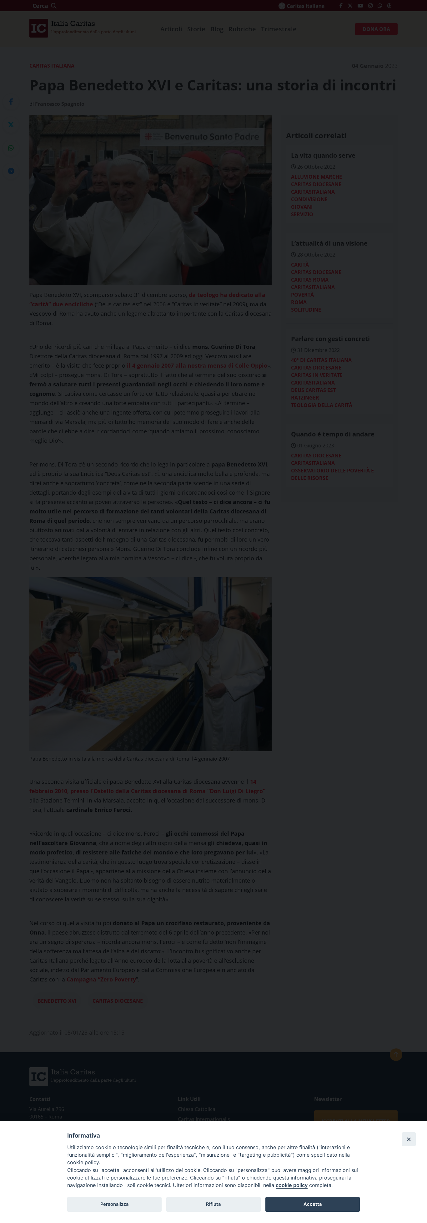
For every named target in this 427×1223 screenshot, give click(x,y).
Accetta (313, 1204)
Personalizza (114, 1204)
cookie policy (292, 1185)
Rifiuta (213, 1204)
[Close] (409, 1139)
